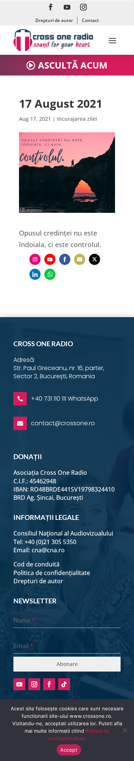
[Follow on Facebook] (50, 7)
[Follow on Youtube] (67, 7)
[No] (124, 730)
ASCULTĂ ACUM (73, 65)
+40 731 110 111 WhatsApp (64, 398)
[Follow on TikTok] (64, 684)
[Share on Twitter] (94, 259)
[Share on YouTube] (49, 259)
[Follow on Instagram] (83, 7)
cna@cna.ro (48, 550)
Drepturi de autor (54, 20)
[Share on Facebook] (64, 259)
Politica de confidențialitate (51, 573)
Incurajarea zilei (77, 118)
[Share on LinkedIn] (35, 274)
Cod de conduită (36, 564)
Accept (68, 750)
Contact (90, 20)
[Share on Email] (79, 259)
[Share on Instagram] (35, 259)
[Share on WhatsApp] (49, 274)
